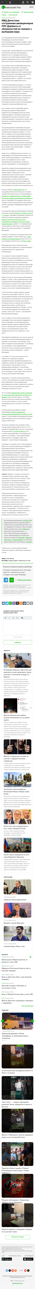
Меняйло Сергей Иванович (14, 923)
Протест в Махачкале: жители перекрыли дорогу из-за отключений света (17, 1136)
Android (25, 520)
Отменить (17, 642)
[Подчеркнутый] (13, 618)
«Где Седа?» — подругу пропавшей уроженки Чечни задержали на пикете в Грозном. (17, 1104)
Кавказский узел (19, 189)
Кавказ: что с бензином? (11, 12)
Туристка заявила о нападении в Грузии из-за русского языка (17, 1230)
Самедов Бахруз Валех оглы (14, 946)
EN (6, 2)
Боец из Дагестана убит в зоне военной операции (16, 978)
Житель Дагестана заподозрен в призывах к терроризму (17, 1001)
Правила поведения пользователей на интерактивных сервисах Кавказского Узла (17, 1276)
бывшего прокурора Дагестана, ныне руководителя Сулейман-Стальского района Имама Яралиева (16, 222)
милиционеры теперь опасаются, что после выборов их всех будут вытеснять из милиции (17, 395)
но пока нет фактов (19, 431)
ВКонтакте (7, 540)
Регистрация (17, 637)
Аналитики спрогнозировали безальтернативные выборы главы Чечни (16, 791)
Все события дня (27, 1006)
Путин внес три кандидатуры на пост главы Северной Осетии (16, 827)
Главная (4, 14)
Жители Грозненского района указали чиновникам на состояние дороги (17, 717)
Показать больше (17, 1237)
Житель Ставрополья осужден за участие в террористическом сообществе (16, 758)
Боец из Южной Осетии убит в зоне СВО (17, 994)
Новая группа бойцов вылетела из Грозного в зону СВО (14, 960)
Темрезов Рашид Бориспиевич (15, 899)
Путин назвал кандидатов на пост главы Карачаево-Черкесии (16, 855)
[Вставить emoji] (22, 618)
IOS (30, 520)
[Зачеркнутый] (17, 618)
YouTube (29, 542)
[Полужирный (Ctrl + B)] (5, 618)
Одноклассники (18, 540)
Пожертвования (29, 1255)
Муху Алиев (27, 241)
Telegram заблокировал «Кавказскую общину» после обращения (15, 1201)
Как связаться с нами (14, 1255)
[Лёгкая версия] (10, 2)
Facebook (21, 537)
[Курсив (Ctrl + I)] (9, 618)
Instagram (28, 537)
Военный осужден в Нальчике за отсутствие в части (14, 986)
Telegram (25, 529)
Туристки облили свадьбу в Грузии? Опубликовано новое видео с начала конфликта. (15, 1170)
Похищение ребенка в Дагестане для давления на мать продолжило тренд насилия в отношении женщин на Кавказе (17, 673)
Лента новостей (13, 14)
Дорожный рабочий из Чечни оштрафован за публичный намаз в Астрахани (15, 1035)
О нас (3, 1255)
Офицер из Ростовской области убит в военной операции (16, 969)
